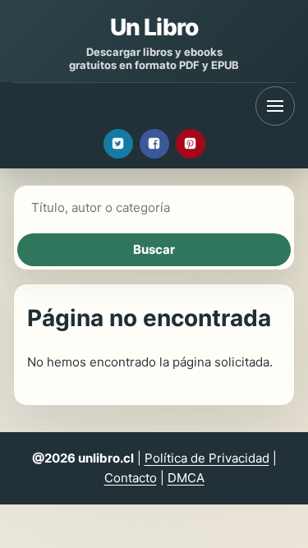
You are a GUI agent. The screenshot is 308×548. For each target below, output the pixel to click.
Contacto (130, 478)
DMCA (186, 478)
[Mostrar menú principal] (275, 106)
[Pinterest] (190, 144)
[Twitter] (118, 144)
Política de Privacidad (207, 458)
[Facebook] (154, 144)
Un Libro (154, 27)
